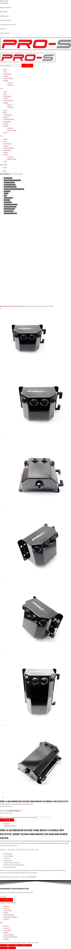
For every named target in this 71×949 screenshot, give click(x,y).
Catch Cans (19, 306)
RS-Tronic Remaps (9, 119)
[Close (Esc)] (4, 945)
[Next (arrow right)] (12, 948)
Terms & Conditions (9, 915)
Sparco (6, 193)
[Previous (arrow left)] (4, 948)
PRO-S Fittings (8, 178)
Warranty (6, 919)
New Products (7, 74)
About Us (9, 83)
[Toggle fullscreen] (20, 945)
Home (5, 69)
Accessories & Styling (9, 209)
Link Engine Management (10, 204)
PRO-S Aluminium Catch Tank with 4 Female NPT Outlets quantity (17, 817)
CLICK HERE (32, 877)
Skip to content (4, 1)
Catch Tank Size (4, 810)
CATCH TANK (29, 804)
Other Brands (7, 121)
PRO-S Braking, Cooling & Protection (14, 189)
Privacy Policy (7, 910)
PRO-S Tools (7, 191)
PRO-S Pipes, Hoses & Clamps (12, 180)
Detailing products (9, 211)
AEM (5, 195)
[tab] (37, 824)
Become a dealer (12, 130)
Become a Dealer (8, 78)
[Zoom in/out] (28, 945)
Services (6, 76)
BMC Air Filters (8, 202)
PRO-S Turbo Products (10, 187)
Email (1, 897)
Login (5, 132)
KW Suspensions (8, 198)
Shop (5, 72)
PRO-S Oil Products (9, 182)
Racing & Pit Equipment (10, 207)
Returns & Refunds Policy (10, 917)
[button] (35, 88)
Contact (6, 80)
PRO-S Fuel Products (10, 185)
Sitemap (6, 912)
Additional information (10, 826)
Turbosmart (7, 200)
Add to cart (7, 820)
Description (7, 823)
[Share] (12, 945)
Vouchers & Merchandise (10, 213)
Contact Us (10, 85)
